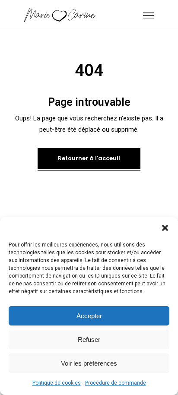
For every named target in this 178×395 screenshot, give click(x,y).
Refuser (89, 339)
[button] (165, 228)
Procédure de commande (115, 383)
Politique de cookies (56, 383)
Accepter (89, 315)
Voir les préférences (89, 363)
